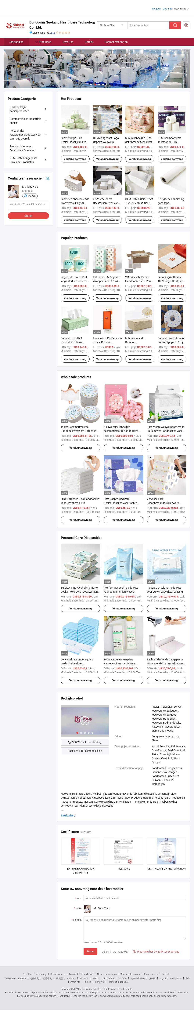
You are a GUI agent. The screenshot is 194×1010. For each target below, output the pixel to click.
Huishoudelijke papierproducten (19, 109)
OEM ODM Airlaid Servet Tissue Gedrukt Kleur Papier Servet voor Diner (139, 203)
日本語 (59, 978)
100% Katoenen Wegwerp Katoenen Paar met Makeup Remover (120, 663)
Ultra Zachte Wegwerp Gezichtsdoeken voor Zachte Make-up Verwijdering (120, 503)
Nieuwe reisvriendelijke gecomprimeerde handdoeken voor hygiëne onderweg (121, 431)
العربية (163, 978)
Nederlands (175, 978)
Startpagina (16, 42)
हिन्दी (187, 978)
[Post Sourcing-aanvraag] (186, 25)
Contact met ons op (116, 42)
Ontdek (89, 42)
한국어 (152, 978)
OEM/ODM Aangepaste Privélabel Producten (23, 160)
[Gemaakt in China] (28, 7)
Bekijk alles (67, 815)
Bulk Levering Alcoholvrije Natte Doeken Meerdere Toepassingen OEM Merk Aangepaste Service (79, 591)
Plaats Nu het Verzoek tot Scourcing (156, 951)
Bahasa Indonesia (118, 981)
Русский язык (138, 978)
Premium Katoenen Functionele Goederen (22, 148)
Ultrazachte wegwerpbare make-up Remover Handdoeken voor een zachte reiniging (166, 431)
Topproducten (151, 973)
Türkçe (87, 981)
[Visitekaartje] (47, 178)
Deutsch (96, 978)
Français (71, 978)
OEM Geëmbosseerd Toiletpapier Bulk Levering (169, 142)
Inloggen (156, 8)
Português (109, 978)
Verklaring (41, 973)
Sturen (90, 951)
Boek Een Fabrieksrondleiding (85, 751)
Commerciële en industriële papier (25, 121)
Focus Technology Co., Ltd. (92, 988)
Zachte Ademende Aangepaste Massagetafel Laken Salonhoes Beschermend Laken (165, 663)
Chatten (31, 195)
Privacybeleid (86, 973)
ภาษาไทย (75, 981)
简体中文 (34, 978)
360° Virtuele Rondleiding (87, 742)
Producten (45, 42)
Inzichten (166, 973)
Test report (123, 868)
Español (84, 978)
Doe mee (167, 8)
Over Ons (68, 42)
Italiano (123, 978)
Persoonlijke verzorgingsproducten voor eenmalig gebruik (25, 134)
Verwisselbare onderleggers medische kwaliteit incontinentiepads (77, 663)
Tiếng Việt (100, 981)
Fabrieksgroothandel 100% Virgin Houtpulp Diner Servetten (170, 281)
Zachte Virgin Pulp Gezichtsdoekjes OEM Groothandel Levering (73, 142)
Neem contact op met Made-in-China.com (118, 973)
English (22, 978)
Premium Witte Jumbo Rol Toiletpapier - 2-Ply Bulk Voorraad (171, 342)
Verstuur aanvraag (75, 158)
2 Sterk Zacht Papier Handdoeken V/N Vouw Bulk (139, 281)
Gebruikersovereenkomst (63, 973)
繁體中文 (47, 978)
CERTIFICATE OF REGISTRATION (166, 868)
